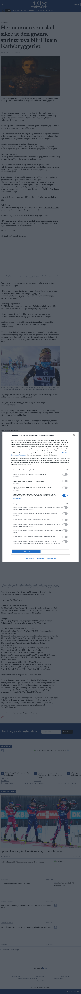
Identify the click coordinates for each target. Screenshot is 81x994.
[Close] (75, 436)
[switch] (65, 474)
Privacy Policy (51, 558)
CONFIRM (26, 551)
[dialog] (40, 497)
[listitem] (40, 470)
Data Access (40, 558)
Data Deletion (29, 558)
